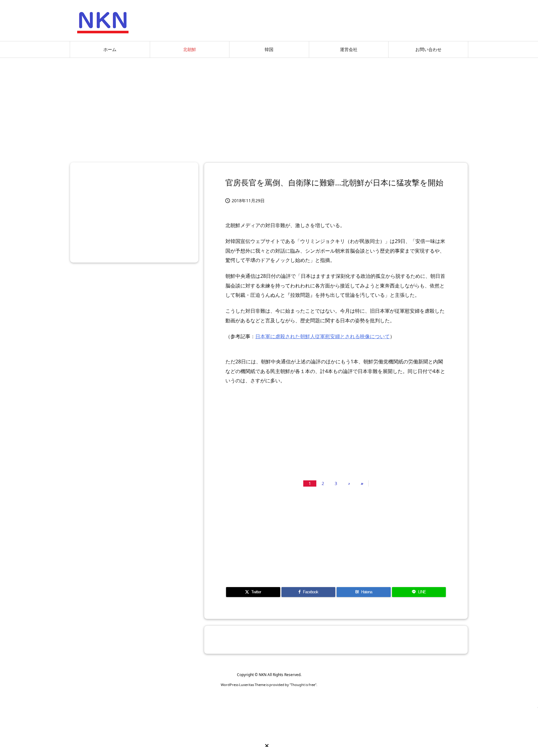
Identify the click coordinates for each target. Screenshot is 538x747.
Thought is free (303, 684)
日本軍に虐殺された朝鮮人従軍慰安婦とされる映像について (322, 336)
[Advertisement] (269, 107)
